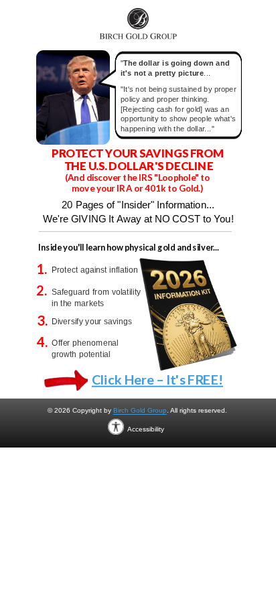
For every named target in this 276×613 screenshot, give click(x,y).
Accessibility (145, 424)
